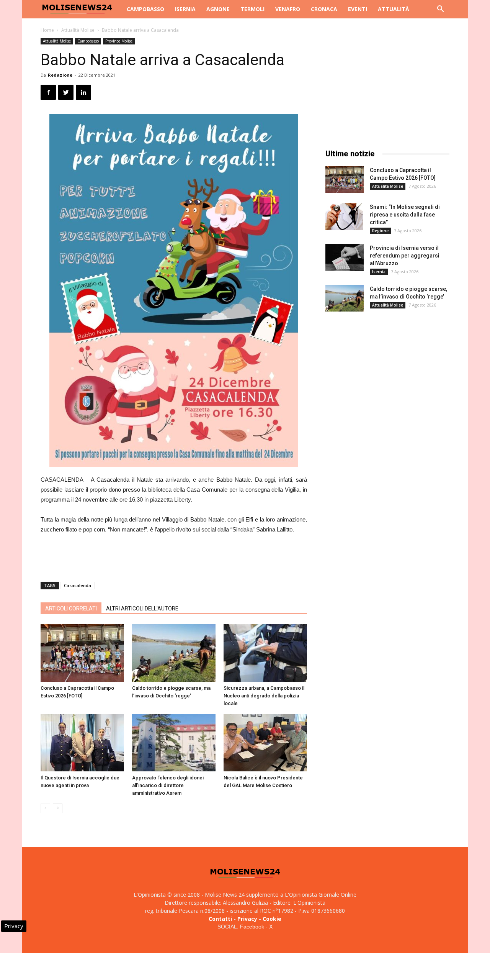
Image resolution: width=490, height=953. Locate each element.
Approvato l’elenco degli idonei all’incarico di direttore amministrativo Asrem (168, 785)
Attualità (393, 9)
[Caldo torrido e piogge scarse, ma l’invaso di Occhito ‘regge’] (174, 653)
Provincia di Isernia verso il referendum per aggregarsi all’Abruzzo (404, 255)
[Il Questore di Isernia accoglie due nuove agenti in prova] (82, 742)
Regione (380, 230)
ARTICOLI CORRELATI (71, 608)
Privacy (247, 918)
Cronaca (324, 9)
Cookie (272, 918)
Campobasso (145, 9)
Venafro (287, 9)
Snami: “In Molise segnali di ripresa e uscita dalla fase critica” (405, 214)
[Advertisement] (173, 556)
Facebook (252, 926)
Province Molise (118, 41)
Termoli (252, 9)
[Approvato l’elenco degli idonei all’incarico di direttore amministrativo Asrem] (174, 742)
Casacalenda (77, 585)
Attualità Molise (78, 30)
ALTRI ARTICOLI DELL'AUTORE (142, 608)
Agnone (218, 9)
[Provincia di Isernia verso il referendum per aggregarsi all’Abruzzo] (344, 257)
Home (47, 30)
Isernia (185, 9)
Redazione (60, 75)
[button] (440, 9)
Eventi (357, 9)
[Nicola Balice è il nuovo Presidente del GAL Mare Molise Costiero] (265, 742)
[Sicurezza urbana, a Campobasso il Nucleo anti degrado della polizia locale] (265, 653)
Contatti (220, 918)
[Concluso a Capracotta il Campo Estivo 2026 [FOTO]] (82, 653)
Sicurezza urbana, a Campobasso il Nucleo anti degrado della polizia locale (264, 695)
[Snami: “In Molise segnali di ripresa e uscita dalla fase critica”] (344, 216)
